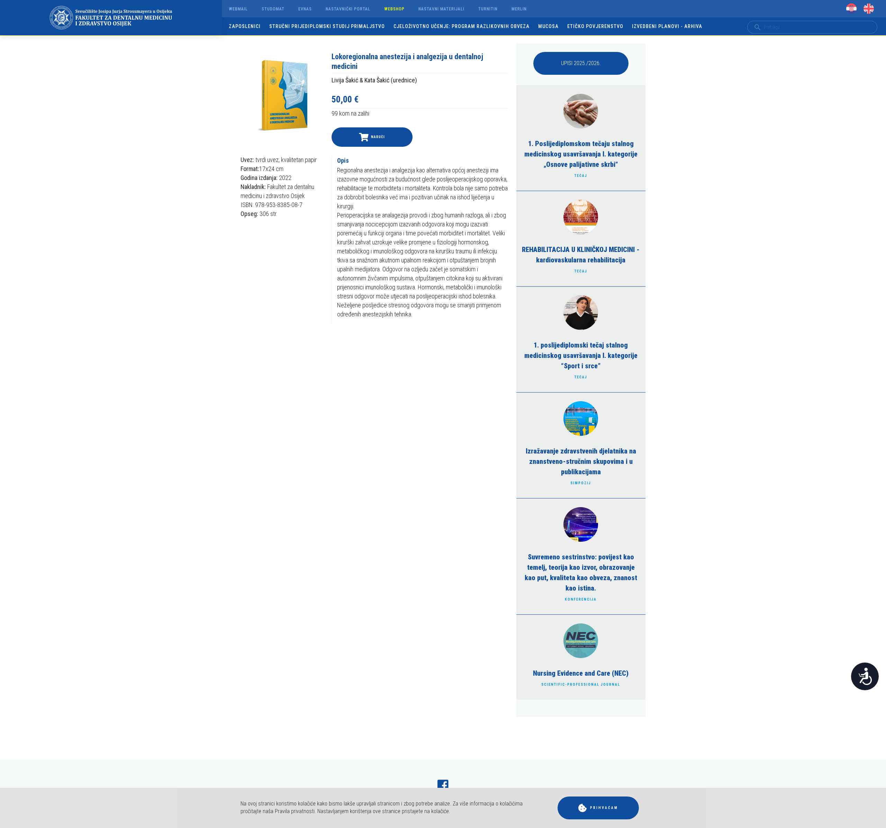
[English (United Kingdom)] (868, 8)
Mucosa (548, 26)
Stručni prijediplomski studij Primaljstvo (327, 26)
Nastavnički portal (348, 9)
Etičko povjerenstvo (595, 26)
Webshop (394, 9)
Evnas (305, 9)
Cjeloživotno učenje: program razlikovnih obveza (462, 26)
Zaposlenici (245, 26)
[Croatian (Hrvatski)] (851, 8)
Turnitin (488, 9)
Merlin (519, 9)
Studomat (273, 9)
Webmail (238, 9)
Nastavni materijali (441, 9)
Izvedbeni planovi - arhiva (667, 26)
